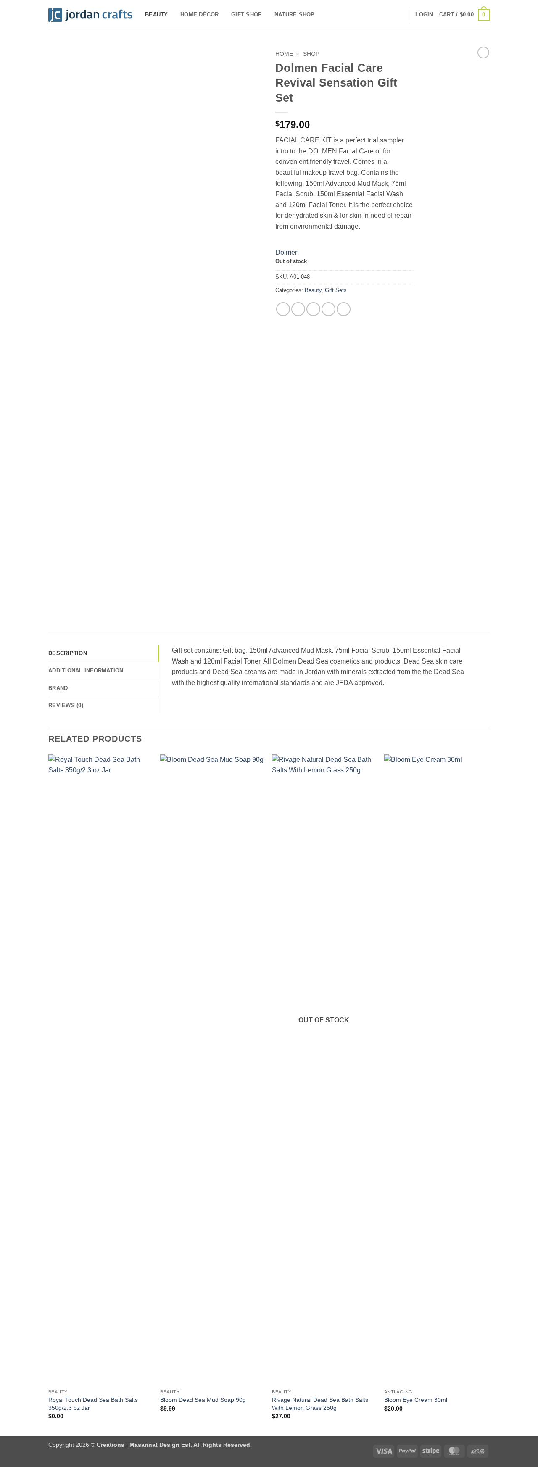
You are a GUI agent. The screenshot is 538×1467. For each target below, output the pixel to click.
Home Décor (199, 14)
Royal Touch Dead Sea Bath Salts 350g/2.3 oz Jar (93, 1403)
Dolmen (287, 252)
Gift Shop (246, 14)
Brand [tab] (58, 688)
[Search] (399, 15)
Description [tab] (67, 653)
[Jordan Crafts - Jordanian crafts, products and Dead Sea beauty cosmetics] (90, 15)
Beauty (156, 14)
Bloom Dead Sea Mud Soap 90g (203, 1399)
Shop (311, 54)
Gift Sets (336, 290)
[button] (424, 14)
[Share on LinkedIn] (344, 309)
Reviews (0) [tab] (65, 705)
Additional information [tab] (86, 670)
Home (284, 54)
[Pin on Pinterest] (328, 309)
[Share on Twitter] (298, 309)
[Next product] (483, 52)
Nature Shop (294, 14)
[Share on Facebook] (283, 309)
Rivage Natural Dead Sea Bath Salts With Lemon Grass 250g (320, 1403)
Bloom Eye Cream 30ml (415, 1399)
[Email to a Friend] (313, 309)
